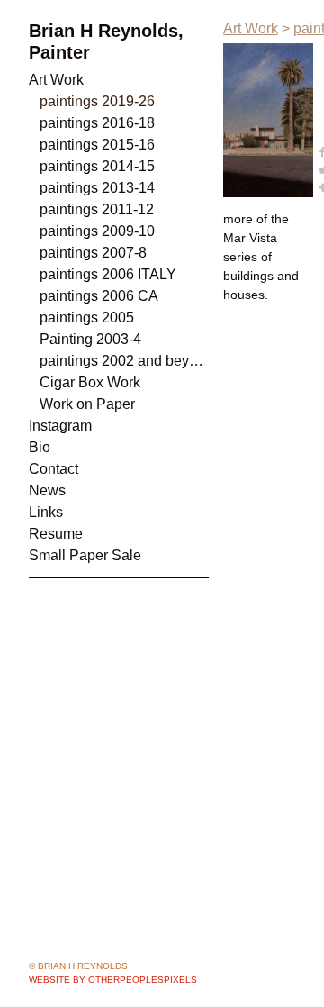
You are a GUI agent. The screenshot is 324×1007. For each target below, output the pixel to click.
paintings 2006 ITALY (108, 274)
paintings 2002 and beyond (124, 360)
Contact (53, 468)
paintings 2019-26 (97, 101)
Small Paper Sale (85, 555)
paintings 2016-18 (97, 123)
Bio (39, 447)
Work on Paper (87, 404)
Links (46, 512)
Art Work (56, 79)
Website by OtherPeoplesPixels (113, 979)
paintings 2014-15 (97, 166)
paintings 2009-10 (97, 231)
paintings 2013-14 (97, 187)
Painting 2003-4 (90, 339)
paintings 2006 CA (99, 296)
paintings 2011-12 (97, 209)
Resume (56, 533)
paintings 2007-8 (93, 252)
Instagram (60, 425)
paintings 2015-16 (97, 144)
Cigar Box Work (90, 382)
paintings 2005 (87, 317)
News (47, 490)
